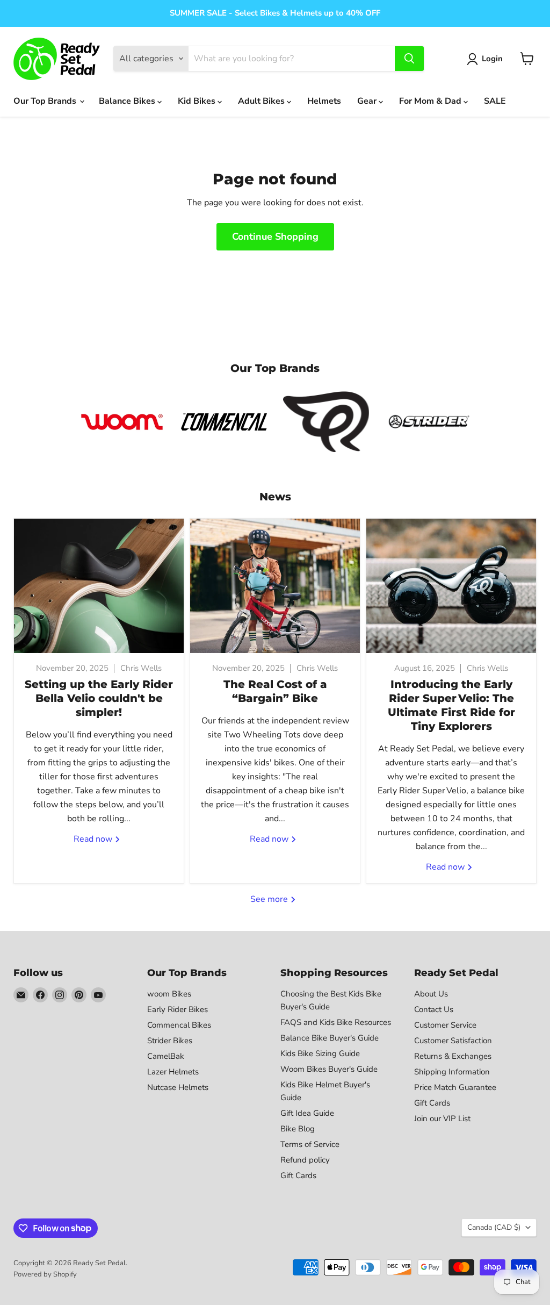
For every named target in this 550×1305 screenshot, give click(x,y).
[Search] (409, 58)
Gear (368, 101)
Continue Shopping (275, 236)
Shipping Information (452, 1071)
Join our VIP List (442, 1118)
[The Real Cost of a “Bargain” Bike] (275, 586)
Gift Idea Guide (307, 1113)
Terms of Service (309, 1144)
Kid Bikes (198, 101)
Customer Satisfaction (453, 1040)
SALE (495, 101)
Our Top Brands (45, 101)
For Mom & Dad (431, 101)
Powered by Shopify (45, 1274)
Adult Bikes (262, 101)
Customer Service (445, 1025)
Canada (493, 1227)
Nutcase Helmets (177, 1087)
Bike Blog (297, 1128)
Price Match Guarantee (455, 1087)
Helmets (324, 101)
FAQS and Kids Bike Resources (335, 1022)
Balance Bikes (128, 101)
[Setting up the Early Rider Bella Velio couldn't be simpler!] (99, 586)
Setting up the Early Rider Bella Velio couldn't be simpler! (99, 698)
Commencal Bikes (179, 1025)
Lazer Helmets (173, 1071)
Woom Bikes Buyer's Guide (329, 1069)
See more (270, 899)
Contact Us (433, 1009)
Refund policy (305, 1160)
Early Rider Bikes (177, 1009)
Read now (94, 839)
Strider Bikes (169, 1040)
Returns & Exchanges (452, 1056)
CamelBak (165, 1056)
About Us (431, 993)
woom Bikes (169, 993)
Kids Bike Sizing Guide (320, 1053)
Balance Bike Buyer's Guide (329, 1037)
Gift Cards (298, 1175)
